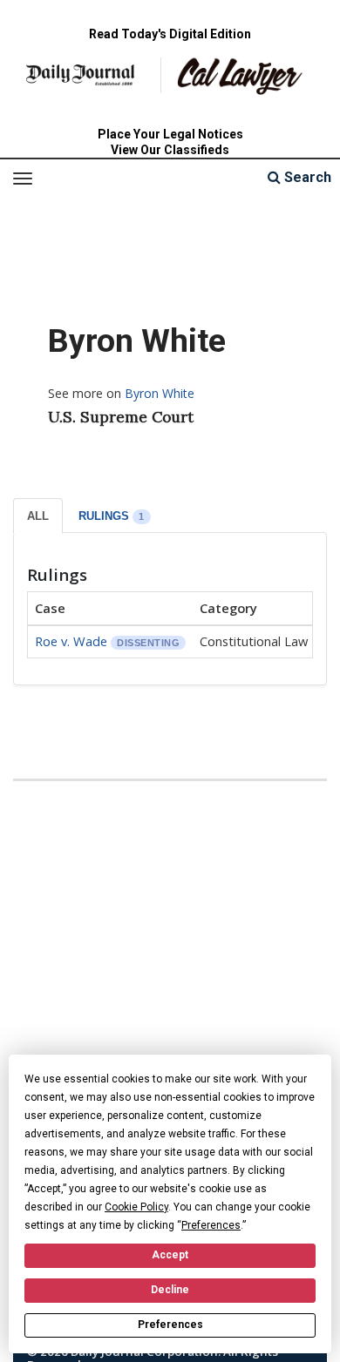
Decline (170, 1290)
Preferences (170, 1324)
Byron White (159, 393)
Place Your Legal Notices (170, 134)
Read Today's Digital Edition (170, 34)
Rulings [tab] (111, 516)
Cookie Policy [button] (136, 1207)
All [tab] (38, 516)
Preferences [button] (211, 1225)
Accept (170, 1255)
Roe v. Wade (71, 641)
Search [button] (306, 177)
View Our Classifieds (170, 150)
